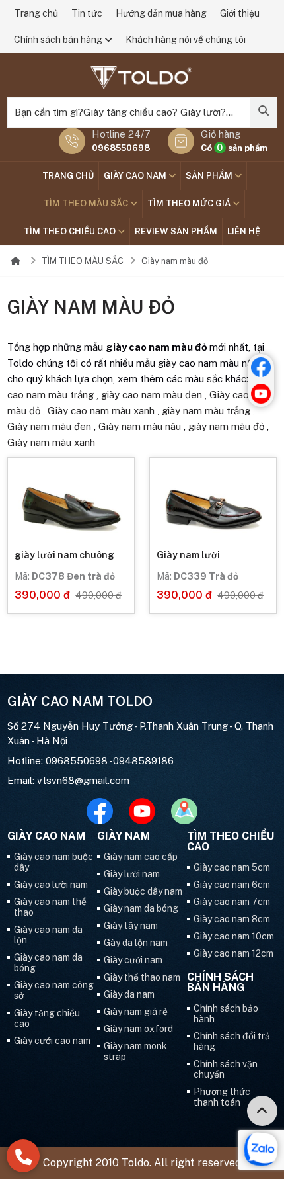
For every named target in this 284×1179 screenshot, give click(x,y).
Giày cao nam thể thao (50, 907)
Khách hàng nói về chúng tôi (185, 39)
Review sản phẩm (176, 231)
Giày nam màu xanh (51, 442)
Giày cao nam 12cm (233, 953)
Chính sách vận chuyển (226, 1069)
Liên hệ (243, 231)
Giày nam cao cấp (141, 857)
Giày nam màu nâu (139, 426)
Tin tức (86, 13)
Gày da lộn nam (136, 943)
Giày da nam (129, 994)
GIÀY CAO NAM (136, 176)
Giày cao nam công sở (54, 990)
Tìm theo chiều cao (71, 231)
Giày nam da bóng (141, 908)
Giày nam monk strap (135, 1051)
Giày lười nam (132, 874)
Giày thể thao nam (142, 977)
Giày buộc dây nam (143, 891)
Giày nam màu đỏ (174, 261)
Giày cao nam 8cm (232, 919)
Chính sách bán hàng (59, 39)
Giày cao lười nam (51, 884)
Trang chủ (36, 13)
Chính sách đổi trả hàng (232, 1041)
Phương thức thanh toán (222, 1097)
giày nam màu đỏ (226, 426)
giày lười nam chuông (64, 555)
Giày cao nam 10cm (234, 936)
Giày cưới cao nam (52, 1040)
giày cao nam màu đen (151, 394)
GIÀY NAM (123, 836)
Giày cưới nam (133, 960)
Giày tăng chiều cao (47, 1018)
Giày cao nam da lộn (48, 934)
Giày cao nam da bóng (48, 962)
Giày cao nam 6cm (232, 884)
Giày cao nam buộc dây (53, 862)
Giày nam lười (188, 555)
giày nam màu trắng (206, 410)
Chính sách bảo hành (226, 1013)
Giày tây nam (131, 925)
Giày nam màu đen (49, 426)
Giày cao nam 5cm (232, 867)
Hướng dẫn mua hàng (161, 13)
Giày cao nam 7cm (232, 901)
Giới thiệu (240, 13)
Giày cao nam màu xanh (101, 410)
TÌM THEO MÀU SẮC (87, 203)
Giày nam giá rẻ (136, 1011)
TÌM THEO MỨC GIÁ (189, 203)
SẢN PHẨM (210, 176)
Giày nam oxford (138, 1029)
